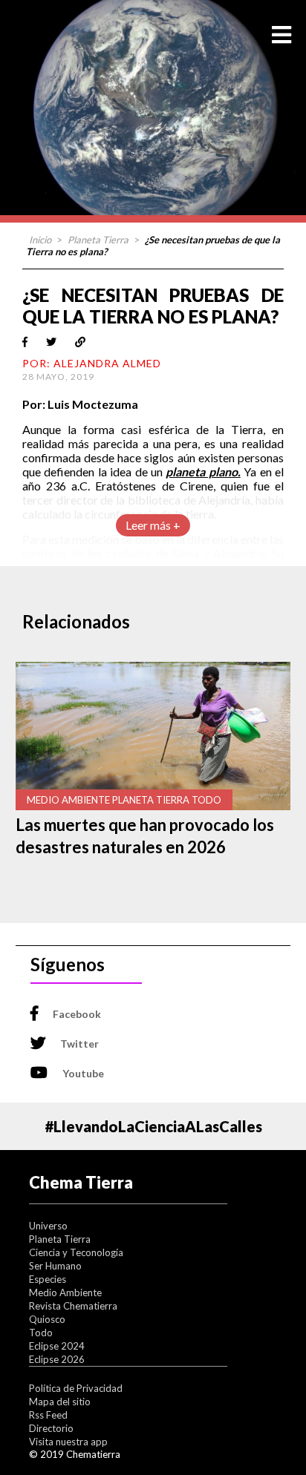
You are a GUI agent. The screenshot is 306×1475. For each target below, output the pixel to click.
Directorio (51, 1428)
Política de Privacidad (76, 1388)
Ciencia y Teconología (76, 1252)
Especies (47, 1279)
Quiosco (47, 1319)
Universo (48, 1226)
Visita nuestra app (68, 1442)
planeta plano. (203, 471)
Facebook (77, 1014)
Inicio (40, 240)
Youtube (83, 1073)
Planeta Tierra (98, 240)
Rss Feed (48, 1415)
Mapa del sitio (60, 1401)
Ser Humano (55, 1266)
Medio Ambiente (65, 1292)
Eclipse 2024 (57, 1346)
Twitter (79, 1043)
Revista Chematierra (73, 1306)
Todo (41, 1332)
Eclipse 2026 (57, 1359)
